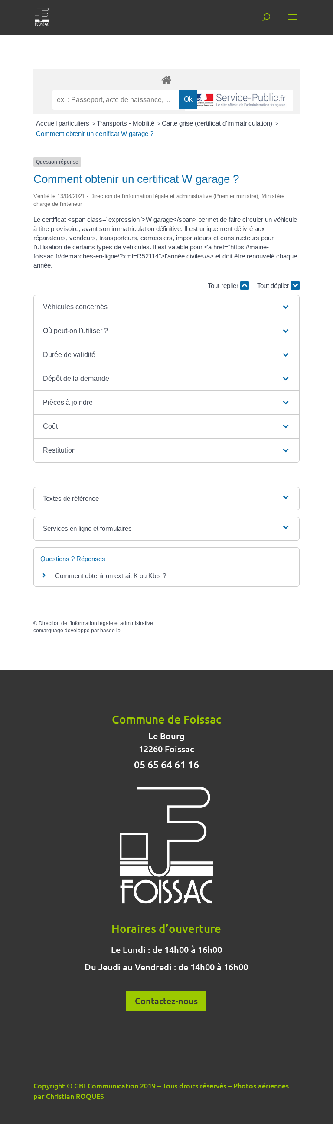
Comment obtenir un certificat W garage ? (94, 133)
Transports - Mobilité (126, 123)
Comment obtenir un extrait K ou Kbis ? (110, 575)
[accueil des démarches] (166, 80)
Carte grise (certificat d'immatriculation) (218, 123)
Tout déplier (274, 285)
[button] (166, 307)
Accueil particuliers (63, 123)
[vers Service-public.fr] (239, 100)
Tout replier (224, 285)
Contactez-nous (166, 1000)
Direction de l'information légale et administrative (96, 623)
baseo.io (110, 631)
